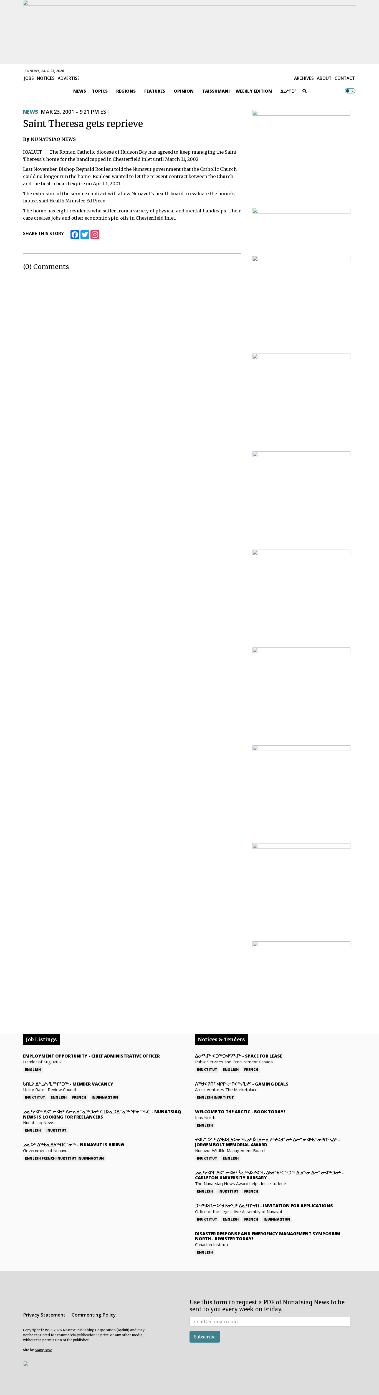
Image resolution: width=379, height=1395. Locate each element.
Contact (345, 78)
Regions (126, 91)
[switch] (350, 91)
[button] (28, 1364)
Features (154, 91)
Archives (304, 78)
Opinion (184, 91)
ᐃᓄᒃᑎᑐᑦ (289, 91)
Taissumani (216, 91)
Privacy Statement (44, 1315)
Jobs (29, 78)
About (324, 78)
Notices (46, 78)
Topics (100, 91)
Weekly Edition (254, 91)
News (79, 91)
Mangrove (43, 1350)
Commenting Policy (94, 1315)
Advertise (69, 78)
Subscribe (205, 1337)
